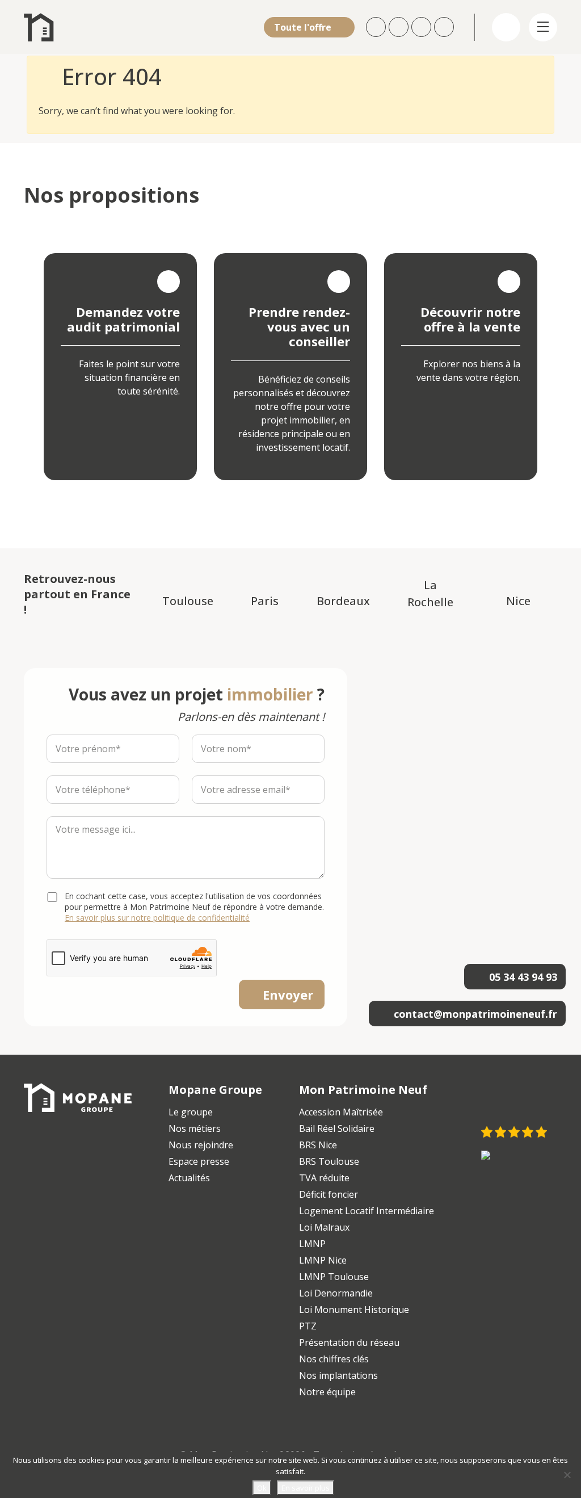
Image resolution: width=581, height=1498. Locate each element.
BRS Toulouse (329, 1161)
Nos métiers (195, 1128)
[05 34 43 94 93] (445, 27)
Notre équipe (327, 1392)
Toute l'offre (304, 27)
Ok (262, 1488)
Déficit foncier (328, 1194)
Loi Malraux (324, 1227)
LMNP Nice (323, 1260)
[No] (566, 1474)
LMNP (312, 1243)
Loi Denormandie (336, 1293)
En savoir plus (305, 1488)
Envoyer (288, 994)
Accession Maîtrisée (341, 1112)
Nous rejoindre (201, 1145)
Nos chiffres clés (334, 1359)
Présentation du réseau (349, 1342)
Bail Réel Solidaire (336, 1128)
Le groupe (191, 1112)
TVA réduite (324, 1178)
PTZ (308, 1326)
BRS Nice (318, 1145)
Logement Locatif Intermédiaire (366, 1211)
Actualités (189, 1178)
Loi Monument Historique (354, 1309)
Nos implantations (338, 1375)
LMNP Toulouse (334, 1276)
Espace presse (199, 1161)
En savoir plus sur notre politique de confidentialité (157, 917)
